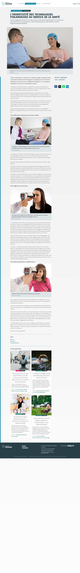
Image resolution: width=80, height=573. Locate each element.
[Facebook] (68, 445)
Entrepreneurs (63, 77)
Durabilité (19, 434)
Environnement (35, 437)
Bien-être (57, 77)
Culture (21, 389)
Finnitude (13, 436)
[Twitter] (70, 445)
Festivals (25, 389)
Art (16, 434)
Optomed (13, 341)
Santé (56, 79)
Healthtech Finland (15, 343)
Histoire (12, 391)
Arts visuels (18, 389)
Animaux (38, 436)
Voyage (25, 391)
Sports (45, 390)
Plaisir (42, 390)
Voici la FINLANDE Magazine (39, 392)
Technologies (62, 79)
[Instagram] (73, 445)
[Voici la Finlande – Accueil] (7, 3)
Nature (17, 436)
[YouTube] (71, 445)
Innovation (17, 391)
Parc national (44, 437)
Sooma (13, 339)
